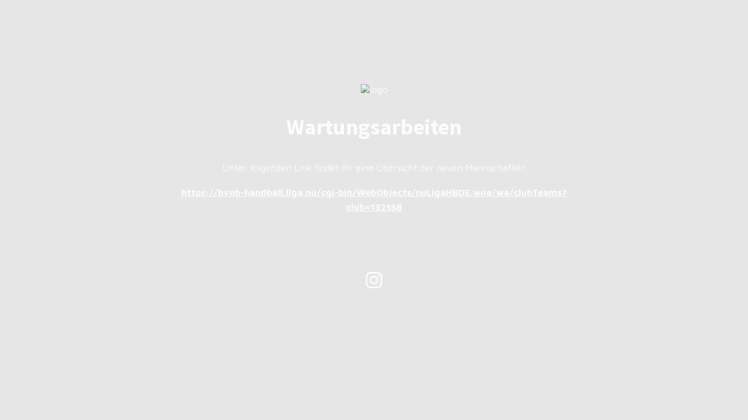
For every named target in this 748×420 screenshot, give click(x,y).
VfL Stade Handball (371, 405)
